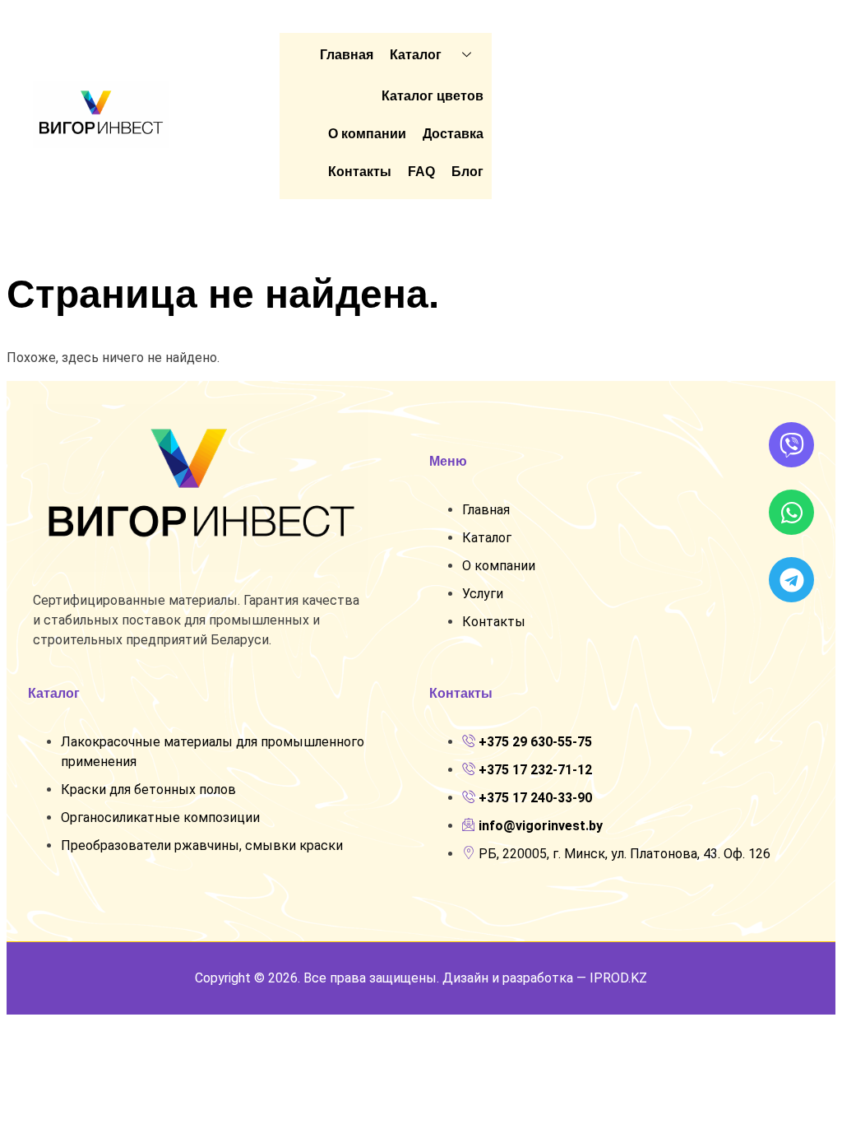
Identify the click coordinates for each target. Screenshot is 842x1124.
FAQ (421, 172)
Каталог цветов (432, 96)
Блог (467, 172)
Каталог (416, 55)
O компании (367, 134)
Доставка (453, 134)
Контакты (359, 172)
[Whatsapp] (791, 512)
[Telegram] (791, 579)
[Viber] (791, 444)
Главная (346, 55)
